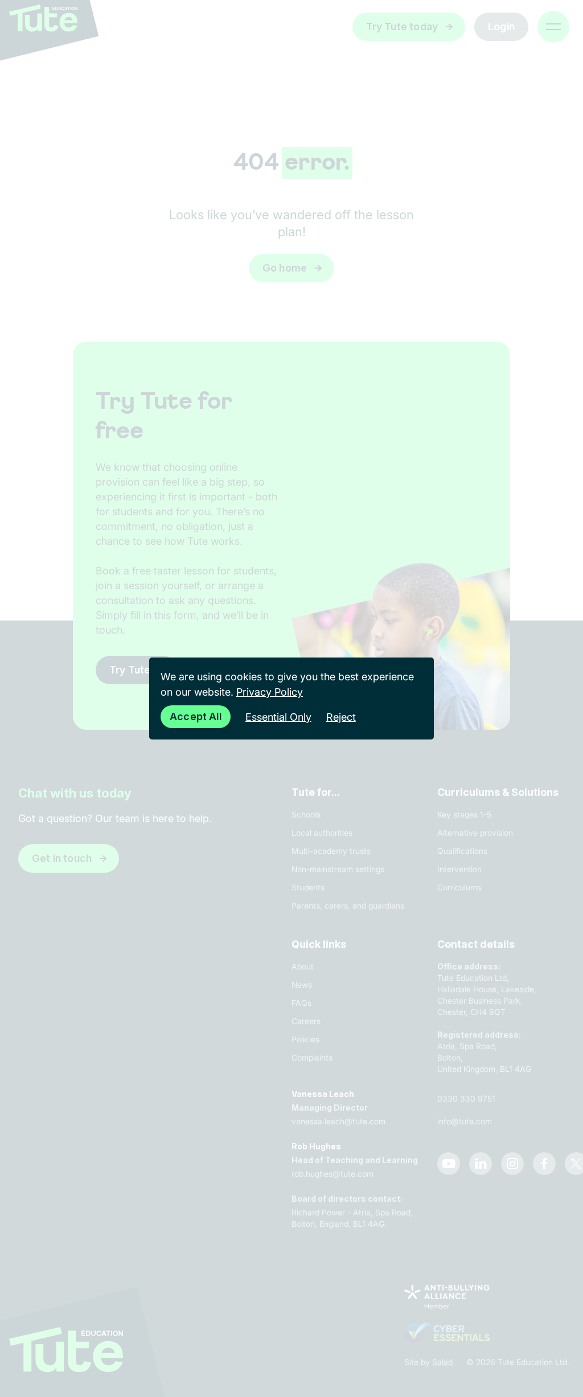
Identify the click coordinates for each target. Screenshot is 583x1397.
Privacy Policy (269, 692)
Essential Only (278, 717)
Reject (341, 717)
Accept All (195, 716)
